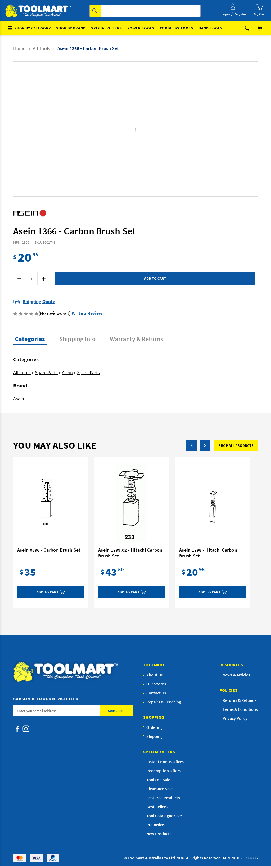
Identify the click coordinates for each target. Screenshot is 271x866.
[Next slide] (132, 129)
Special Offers (106, 28)
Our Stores (260, 28)
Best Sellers (157, 806)
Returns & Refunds (239, 700)
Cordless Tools (176, 28)
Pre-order (155, 824)
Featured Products (163, 797)
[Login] (232, 6)
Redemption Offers (163, 770)
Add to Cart (47, 592)
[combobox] (145, 11)
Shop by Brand (71, 28)
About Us (154, 674)
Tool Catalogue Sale (164, 815)
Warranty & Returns (136, 339)
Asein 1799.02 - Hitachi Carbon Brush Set (130, 553)
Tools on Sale (158, 779)
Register (240, 14)
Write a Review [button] (87, 313)
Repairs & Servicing (163, 701)
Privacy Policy (235, 718)
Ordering (154, 727)
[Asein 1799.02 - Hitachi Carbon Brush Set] (131, 503)
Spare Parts (46, 372)
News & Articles (236, 674)
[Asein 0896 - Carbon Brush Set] (50, 503)
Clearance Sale (159, 788)
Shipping (154, 736)
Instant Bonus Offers (165, 761)
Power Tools (141, 28)
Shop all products (236, 445)
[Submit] (95, 11)
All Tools (22, 372)
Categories (30, 339)
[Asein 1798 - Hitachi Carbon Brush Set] (212, 503)
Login (225, 14)
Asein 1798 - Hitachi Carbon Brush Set (208, 553)
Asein (67, 372)
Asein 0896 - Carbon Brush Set (48, 550)
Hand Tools (210, 28)
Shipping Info (77, 339)
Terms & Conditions (240, 709)
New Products (158, 833)
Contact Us (248, 28)
